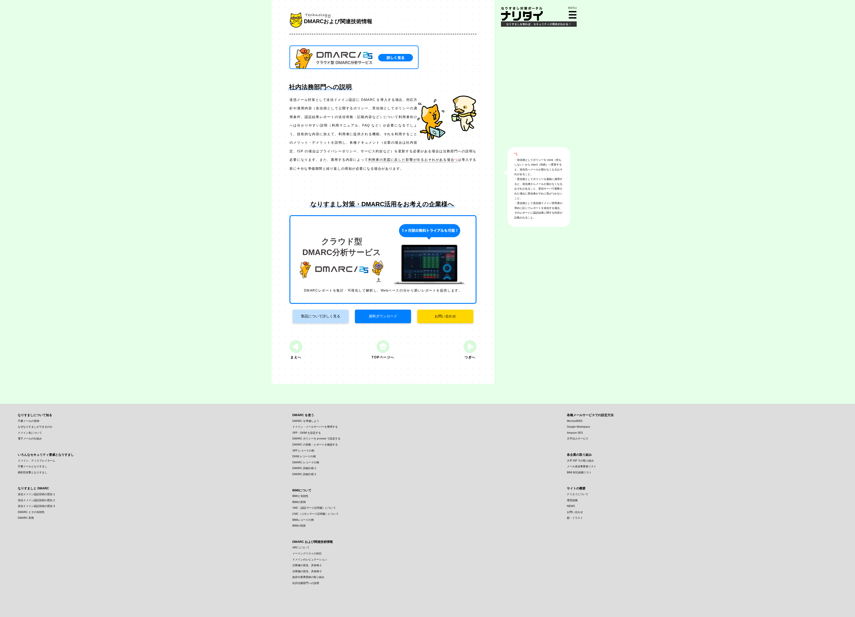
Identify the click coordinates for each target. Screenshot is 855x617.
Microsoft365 (574, 421)
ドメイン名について (30, 432)
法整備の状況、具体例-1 (307, 565)
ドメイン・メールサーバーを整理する (315, 426)
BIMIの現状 (299, 525)
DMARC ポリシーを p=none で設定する (316, 438)
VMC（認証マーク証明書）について (314, 507)
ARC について (300, 547)
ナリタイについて (577, 494)
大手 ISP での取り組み (580, 460)
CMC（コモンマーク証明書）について (315, 513)
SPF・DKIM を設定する (306, 432)
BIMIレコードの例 (303, 519)
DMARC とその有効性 (31, 512)
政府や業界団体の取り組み (308, 577)
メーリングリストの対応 (307, 553)
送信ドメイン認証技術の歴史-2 (36, 500)
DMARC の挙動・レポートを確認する (315, 444)
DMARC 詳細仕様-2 (304, 474)
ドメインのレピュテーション (309, 559)
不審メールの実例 (28, 421)
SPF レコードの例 (303, 450)
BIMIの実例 (299, 502)
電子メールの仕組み (30, 438)
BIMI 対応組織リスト (579, 472)
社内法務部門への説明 (305, 583)
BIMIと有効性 (300, 496)
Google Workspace (578, 426)
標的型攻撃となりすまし (32, 472)
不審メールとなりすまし (32, 466)
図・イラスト (575, 517)
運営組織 (572, 500)
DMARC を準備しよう (305, 421)
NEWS (571, 506)
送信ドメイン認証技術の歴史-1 (36, 494)
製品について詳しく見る (320, 316)
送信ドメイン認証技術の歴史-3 (36, 506)
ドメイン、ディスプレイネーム (36, 460)
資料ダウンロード (383, 316)
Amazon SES (575, 432)
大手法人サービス (577, 438)
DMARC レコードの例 (305, 462)
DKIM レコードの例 (304, 456)
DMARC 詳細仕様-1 (304, 468)
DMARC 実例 (26, 517)
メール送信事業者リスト (581, 466)
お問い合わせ (445, 316)
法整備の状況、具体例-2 (307, 571)
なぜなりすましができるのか (35, 426)
